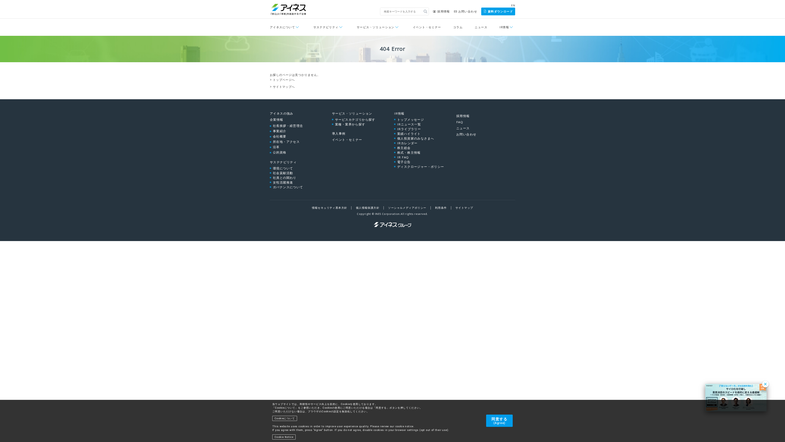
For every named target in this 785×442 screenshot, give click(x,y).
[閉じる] (765, 384)
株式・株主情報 (409, 152)
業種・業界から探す (350, 124)
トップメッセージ (410, 119)
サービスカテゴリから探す (355, 119)
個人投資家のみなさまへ (415, 138)
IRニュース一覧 (409, 124)
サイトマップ (464, 208)
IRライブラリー (409, 129)
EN (513, 5)
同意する (499, 421)
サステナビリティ (283, 162)
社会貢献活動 (283, 173)
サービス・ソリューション (352, 113)
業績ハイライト (409, 134)
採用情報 (443, 11)
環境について (283, 168)
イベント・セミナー (427, 27)
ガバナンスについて (288, 187)
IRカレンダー (407, 143)
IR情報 (399, 113)
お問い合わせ (467, 11)
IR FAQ (403, 157)
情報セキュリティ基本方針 (329, 208)
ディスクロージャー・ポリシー (420, 167)
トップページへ (284, 80)
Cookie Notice (284, 437)
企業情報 (276, 119)
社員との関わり (284, 178)
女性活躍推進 (283, 182)
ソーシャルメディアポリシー (407, 208)
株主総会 (404, 148)
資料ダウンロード (500, 11)
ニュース (481, 27)
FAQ (459, 122)
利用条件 (441, 208)
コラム (458, 27)
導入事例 (338, 133)
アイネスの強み (281, 113)
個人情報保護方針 (367, 208)
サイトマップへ (284, 87)
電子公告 (404, 162)
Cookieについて (285, 418)
